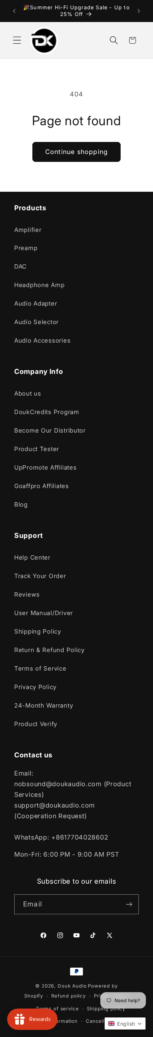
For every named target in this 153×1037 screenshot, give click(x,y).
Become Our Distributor (50, 430)
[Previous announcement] (14, 11)
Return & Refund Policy (49, 650)
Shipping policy (106, 1008)
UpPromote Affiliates (45, 467)
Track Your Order (40, 576)
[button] (17, 40)
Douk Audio (72, 986)
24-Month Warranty (43, 705)
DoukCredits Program (46, 412)
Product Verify (35, 724)
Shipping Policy (37, 631)
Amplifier (27, 229)
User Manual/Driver (43, 613)
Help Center (32, 557)
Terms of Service (40, 668)
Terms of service (57, 1008)
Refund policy (68, 996)
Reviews (27, 594)
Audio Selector (36, 322)
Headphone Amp (39, 285)
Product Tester (36, 449)
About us (27, 393)
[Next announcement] (139, 11)
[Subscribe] (129, 904)
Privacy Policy (35, 687)
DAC (20, 266)
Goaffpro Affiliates (41, 486)
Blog (21, 504)
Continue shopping (76, 151)
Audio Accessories (42, 340)
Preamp (25, 248)
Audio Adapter (35, 303)
